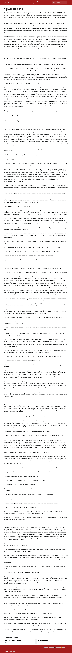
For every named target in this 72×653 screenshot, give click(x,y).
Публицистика (33, 1)
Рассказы (39, 1)
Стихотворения (26, 1)
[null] (46, 647)
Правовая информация (9, 647)
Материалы (19, 1)
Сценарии (39, 3)
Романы (24, 3)
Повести (19, 3)
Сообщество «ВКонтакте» (20, 647)
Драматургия (33, 3)
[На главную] (9, 2)
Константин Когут (12, 651)
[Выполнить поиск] (66, 2)
